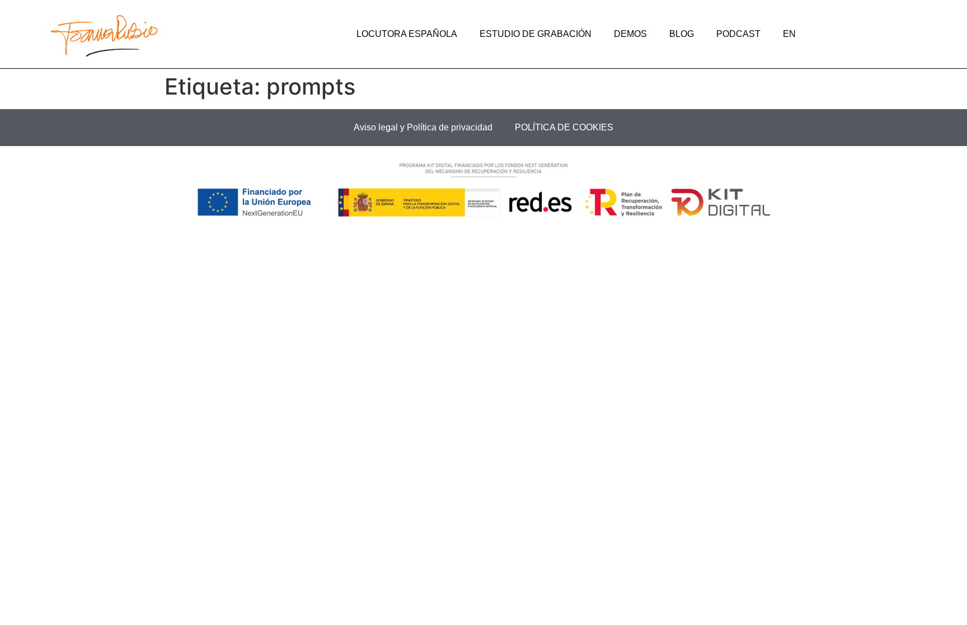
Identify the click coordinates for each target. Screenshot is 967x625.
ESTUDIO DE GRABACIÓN (536, 34)
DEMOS (630, 34)
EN (789, 34)
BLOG (681, 34)
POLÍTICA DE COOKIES (564, 127)
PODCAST (738, 34)
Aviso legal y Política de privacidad (423, 127)
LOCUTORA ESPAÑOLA (406, 34)
